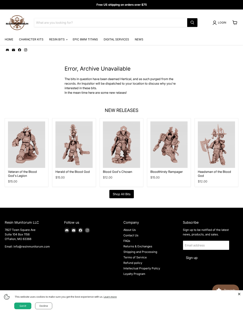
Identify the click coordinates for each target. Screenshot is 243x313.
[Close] (239, 294)
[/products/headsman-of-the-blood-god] (216, 144)
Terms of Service (135, 257)
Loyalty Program (134, 274)
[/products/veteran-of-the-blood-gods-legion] (26, 144)
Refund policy (132, 263)
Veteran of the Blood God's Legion (22, 174)
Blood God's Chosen (117, 172)
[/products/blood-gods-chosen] (121, 144)
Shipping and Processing (140, 252)
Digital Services (116, 39)
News (139, 39)
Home (9, 39)
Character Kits (31, 39)
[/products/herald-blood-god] (74, 144)
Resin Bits (57, 39)
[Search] (192, 22)
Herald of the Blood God (72, 172)
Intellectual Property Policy (141, 268)
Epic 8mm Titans (85, 39)
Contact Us (130, 235)
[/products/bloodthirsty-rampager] (169, 144)
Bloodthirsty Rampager (166, 172)
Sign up (192, 258)
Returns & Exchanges (137, 246)
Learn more (110, 296)
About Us (129, 230)
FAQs (126, 241)
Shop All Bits (121, 194)
